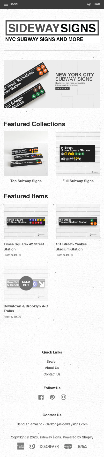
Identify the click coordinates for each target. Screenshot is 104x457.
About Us (52, 367)
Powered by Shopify (78, 437)
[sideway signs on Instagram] (63, 397)
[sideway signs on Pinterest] (52, 397)
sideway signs (50, 437)
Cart (96, 3)
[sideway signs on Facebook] (41, 397)
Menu (14, 3)
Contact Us (52, 374)
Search (52, 361)
